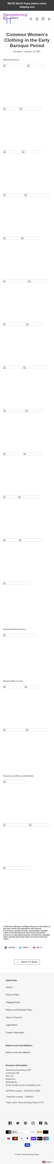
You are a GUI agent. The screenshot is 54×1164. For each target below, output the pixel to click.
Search (9, 987)
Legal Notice (11, 1025)
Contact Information (15, 1032)
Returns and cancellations (18, 1052)
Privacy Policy (12, 994)
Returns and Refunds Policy (19, 1010)
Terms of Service (14, 1017)
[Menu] (49, 19)
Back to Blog (29, 962)
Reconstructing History (30, 1155)
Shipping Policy (13, 1002)
